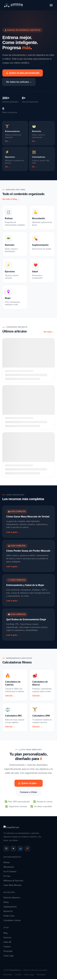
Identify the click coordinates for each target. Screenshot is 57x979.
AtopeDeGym (15, 970)
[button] (51, 5)
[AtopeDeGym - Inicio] (11, 827)
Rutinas (7, 862)
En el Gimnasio (10, 871)
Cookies (18, 974)
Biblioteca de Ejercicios (13, 880)
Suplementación (10, 907)
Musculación (9, 867)
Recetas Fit (8, 911)
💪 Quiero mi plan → (28, 783)
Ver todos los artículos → (19, 82)
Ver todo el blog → (10, 199)
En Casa (7, 876)
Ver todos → (49, 332)
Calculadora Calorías (12, 920)
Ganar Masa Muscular (12, 885)
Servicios (7, 937)
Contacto (7, 947)
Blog (5, 933)
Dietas (6, 902)
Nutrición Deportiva (12, 898)
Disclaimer (41, 974)
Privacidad (8, 951)
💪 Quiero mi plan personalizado (22, 73)
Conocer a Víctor (28, 792)
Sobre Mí (7, 942)
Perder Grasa (9, 916)
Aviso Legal (8, 956)
